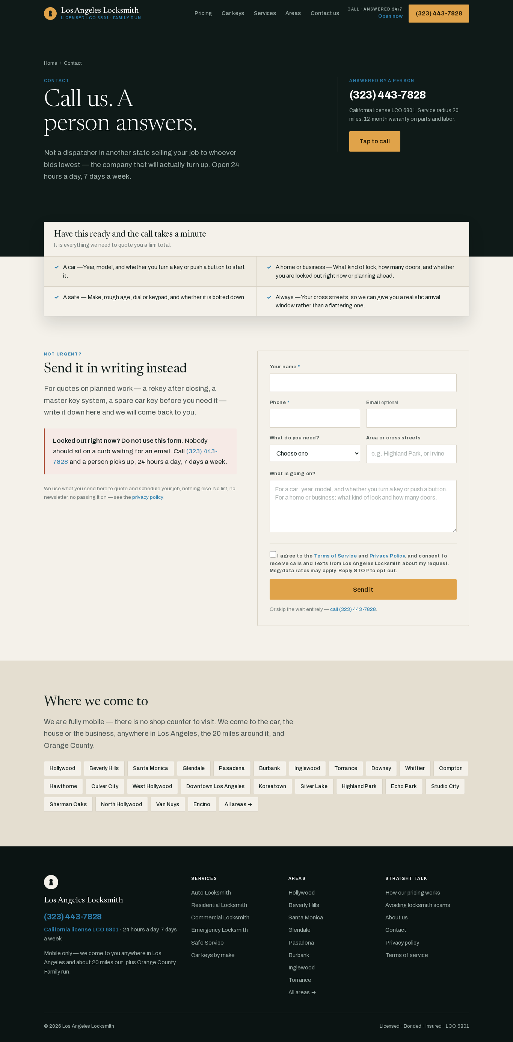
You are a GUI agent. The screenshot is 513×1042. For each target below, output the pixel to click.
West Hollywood (152, 786)
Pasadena (232, 768)
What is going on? (293, 473)
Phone (280, 402)
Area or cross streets (393, 437)
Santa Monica (150, 768)
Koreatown (272, 786)
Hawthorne (63, 786)
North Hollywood (121, 804)
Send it (363, 589)
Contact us (325, 13)
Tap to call (374, 141)
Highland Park (359, 786)
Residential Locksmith (219, 905)
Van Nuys (167, 804)
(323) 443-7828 (439, 13)
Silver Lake (313, 786)
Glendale (194, 768)
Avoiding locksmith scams (417, 905)
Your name (285, 366)
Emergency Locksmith (219, 930)
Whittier (415, 768)
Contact (395, 930)
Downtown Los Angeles (215, 786)
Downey (381, 768)
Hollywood (62, 768)
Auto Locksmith (211, 893)
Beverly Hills (104, 768)
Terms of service (406, 955)
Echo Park (404, 786)
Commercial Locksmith (220, 917)
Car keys (233, 13)
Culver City (104, 786)
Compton (451, 768)
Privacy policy (402, 943)
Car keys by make (213, 955)
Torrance (345, 768)
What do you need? (295, 437)
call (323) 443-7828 (353, 609)
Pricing (203, 13)
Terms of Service (335, 556)
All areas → (238, 804)
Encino (201, 804)
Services (265, 13)
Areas (293, 13)
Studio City (445, 786)
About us (396, 917)
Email (382, 402)
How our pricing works (412, 893)
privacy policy (147, 497)
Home (50, 63)
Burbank (269, 768)
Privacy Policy (387, 556)
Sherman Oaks (68, 804)
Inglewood (307, 768)
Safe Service (207, 943)
